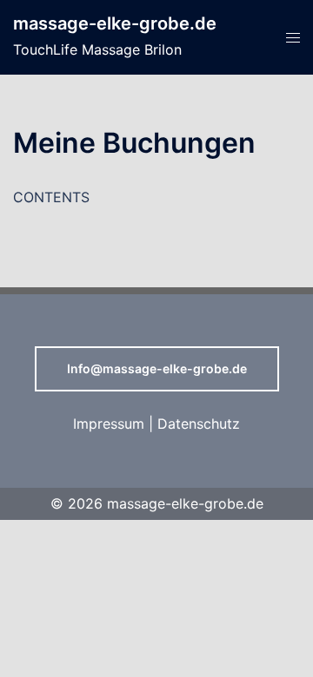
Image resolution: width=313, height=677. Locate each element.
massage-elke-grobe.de (114, 23)
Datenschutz (198, 423)
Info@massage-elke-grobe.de (157, 368)
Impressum (108, 423)
